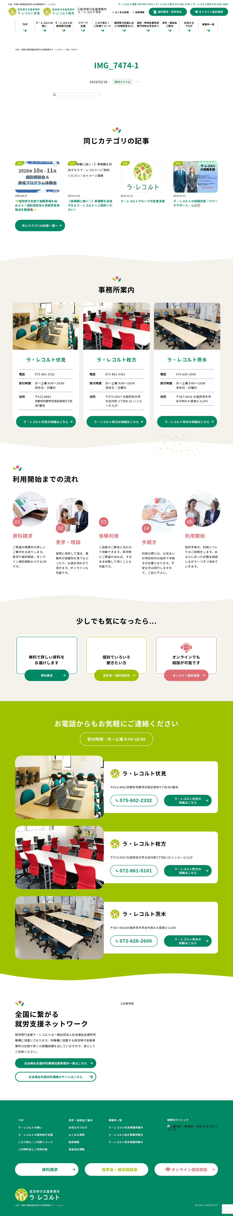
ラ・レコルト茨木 (187, 359)
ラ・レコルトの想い (44, 24)
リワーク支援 (83, 24)
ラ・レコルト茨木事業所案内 (126, 1142)
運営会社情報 (77, 1149)
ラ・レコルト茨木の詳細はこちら (187, 941)
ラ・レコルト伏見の (45, 422)
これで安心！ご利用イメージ (102, 24)
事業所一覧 (208, 24)
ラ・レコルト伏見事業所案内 (126, 1127)
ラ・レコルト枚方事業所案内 (126, 1134)
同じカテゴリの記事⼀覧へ (40, 225)
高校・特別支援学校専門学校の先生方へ (148, 24)
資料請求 (47, 675)
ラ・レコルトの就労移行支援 (63, 24)
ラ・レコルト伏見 (46, 359)
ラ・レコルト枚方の (116, 422)
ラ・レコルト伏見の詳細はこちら (187, 800)
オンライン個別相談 (186, 675)
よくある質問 (122, 12)
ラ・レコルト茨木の (187, 422)
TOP (24, 24)
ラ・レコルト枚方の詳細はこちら (187, 871)
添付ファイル (122, 82)
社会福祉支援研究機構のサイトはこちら (56, 1077)
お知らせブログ (189, 24)
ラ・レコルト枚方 (116, 359)
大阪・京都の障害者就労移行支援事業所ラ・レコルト (32, 4)
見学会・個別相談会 (116, 675)
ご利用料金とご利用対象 (33, 1149)
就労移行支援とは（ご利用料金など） (124, 24)
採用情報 (140, 12)
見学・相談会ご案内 (169, 24)
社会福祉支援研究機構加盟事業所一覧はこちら (55, 1063)
